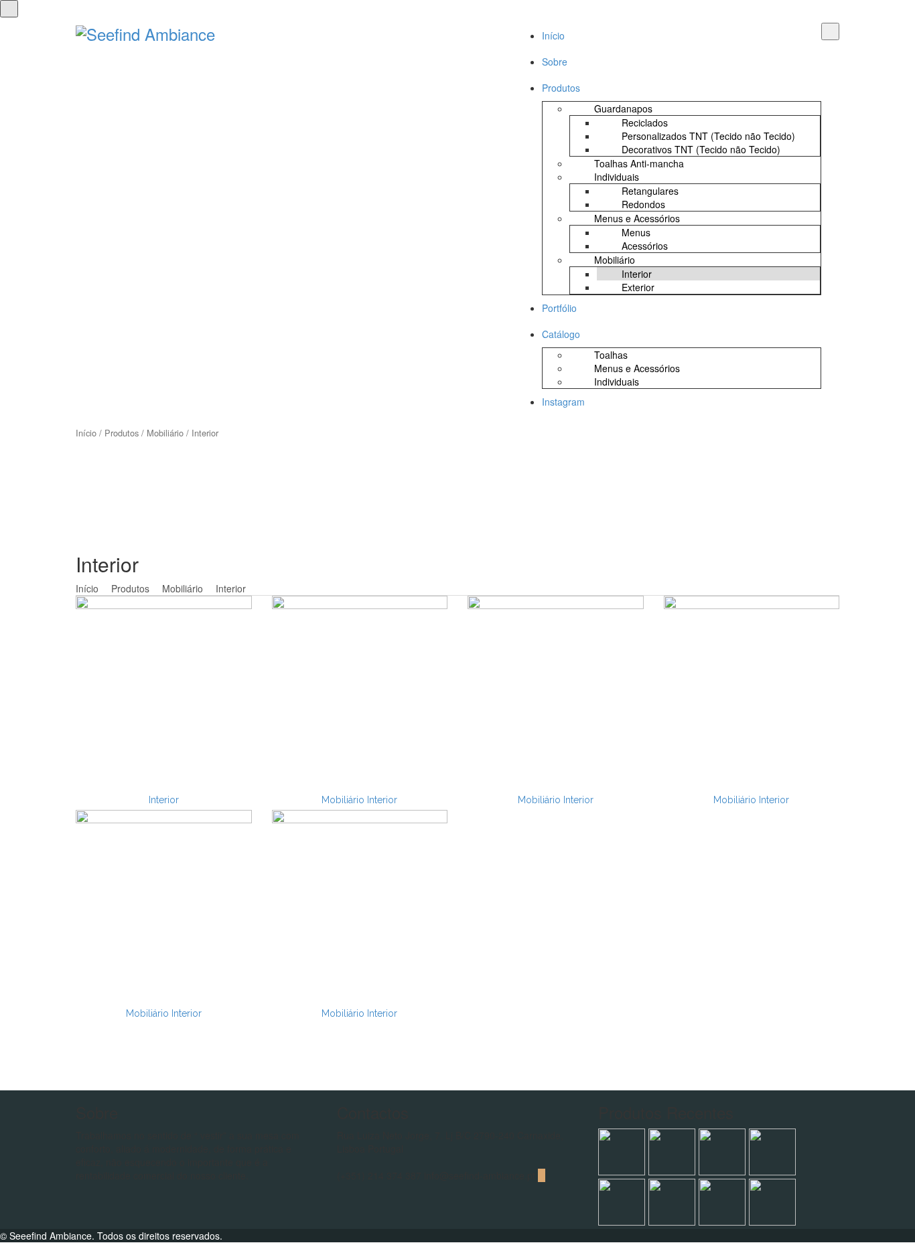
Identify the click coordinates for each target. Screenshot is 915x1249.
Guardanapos (623, 108)
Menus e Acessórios (637, 218)
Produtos (561, 87)
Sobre (554, 61)
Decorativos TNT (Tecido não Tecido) (701, 149)
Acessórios (645, 245)
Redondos (643, 204)
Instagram (563, 401)
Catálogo (561, 334)
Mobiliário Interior (359, 800)
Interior (164, 800)
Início (553, 35)
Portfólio (559, 308)
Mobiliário (614, 259)
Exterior (638, 287)
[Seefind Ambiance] (145, 31)
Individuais (616, 176)
